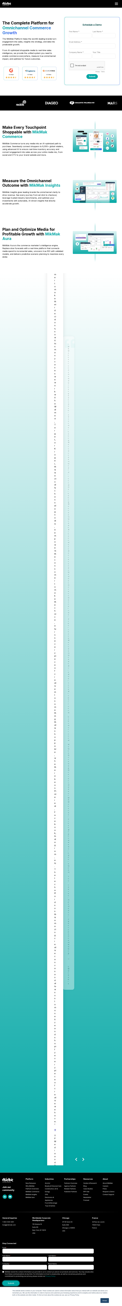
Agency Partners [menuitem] (70, 1186)
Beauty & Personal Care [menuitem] (53, 1186)
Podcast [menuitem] (86, 1200)
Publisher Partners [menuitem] (70, 1192)
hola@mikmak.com (9, 1225)
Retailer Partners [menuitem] (70, 1189)
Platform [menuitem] (29, 1179)
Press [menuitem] (105, 1189)
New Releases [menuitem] (31, 1183)
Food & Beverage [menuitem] (51, 1203)
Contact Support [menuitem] (108, 1194)
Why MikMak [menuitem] (30, 1186)
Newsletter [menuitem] (87, 1197)
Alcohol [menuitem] (47, 1183)
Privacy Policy (50, 1276)
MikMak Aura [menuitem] (30, 1197)
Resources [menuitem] (88, 1179)
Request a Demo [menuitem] (108, 1192)
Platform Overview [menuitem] (32, 1189)
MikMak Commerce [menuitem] (32, 1192)
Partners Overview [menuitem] (70, 1183)
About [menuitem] (105, 1179)
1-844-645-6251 (8, 1222)
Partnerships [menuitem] (70, 1179)
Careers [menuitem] (105, 1186)
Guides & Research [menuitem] (90, 1183)
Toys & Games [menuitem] (50, 1206)
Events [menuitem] (85, 1194)
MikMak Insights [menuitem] (31, 1194)
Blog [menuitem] (85, 1186)
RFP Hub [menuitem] (86, 1192)
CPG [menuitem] (46, 1194)
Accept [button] (104, 1300)
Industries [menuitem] (49, 1179)
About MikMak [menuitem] (108, 1183)
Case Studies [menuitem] (88, 1189)
